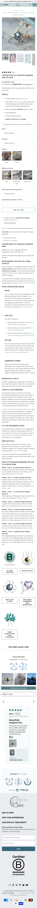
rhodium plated (27, 307)
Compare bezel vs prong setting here (16, 352)
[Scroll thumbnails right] (33, 679)
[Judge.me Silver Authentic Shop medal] (27, 782)
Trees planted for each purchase (9, 634)
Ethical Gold (27, 571)
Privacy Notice (24, 893)
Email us (4, 228)
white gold (24, 98)
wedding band (6, 435)
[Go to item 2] (20, 679)
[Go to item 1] (8, 679)
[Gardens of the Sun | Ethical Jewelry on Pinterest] (20, 885)
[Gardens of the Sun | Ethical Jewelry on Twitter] (23, 885)
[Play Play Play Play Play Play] (18, 34)
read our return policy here (26, 283)
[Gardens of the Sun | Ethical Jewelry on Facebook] (13, 885)
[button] (17, 84)
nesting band (17, 435)
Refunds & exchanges (10, 240)
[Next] (33, 34)
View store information (10, 223)
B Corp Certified (10, 571)
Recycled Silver (10, 600)
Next (22, 10)
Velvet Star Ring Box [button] (16, 760)
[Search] (30, 5)
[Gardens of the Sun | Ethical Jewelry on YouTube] (26, 885)
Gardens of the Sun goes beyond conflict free (16, 409)
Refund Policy (22, 895)
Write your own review (19, 688)
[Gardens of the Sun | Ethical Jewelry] (18, 5)
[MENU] (1, 5)
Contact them (17, 451)
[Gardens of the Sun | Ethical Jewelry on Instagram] (16, 885)
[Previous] (3, 34)
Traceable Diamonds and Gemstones (27, 602)
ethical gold (18, 102)
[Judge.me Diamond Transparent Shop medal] (9, 782)
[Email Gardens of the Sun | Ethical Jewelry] (10, 885)
